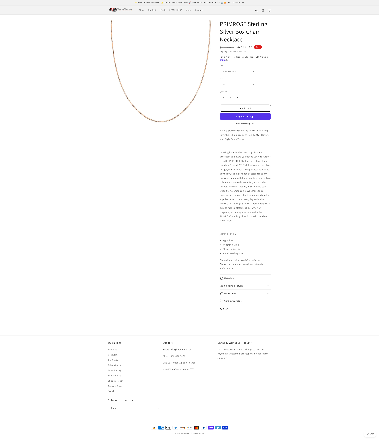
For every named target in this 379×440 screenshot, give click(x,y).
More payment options (245, 123)
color (222, 65)
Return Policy (114, 375)
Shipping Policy (115, 380)
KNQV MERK (185, 433)
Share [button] (226, 308)
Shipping (223, 51)
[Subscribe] (158, 408)
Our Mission (113, 360)
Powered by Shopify (197, 433)
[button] (256, 10)
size (221, 78)
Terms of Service (116, 386)
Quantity (223, 91)
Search (111, 391)
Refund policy (114, 370)
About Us (112, 349)
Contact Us (113, 354)
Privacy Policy (114, 365)
